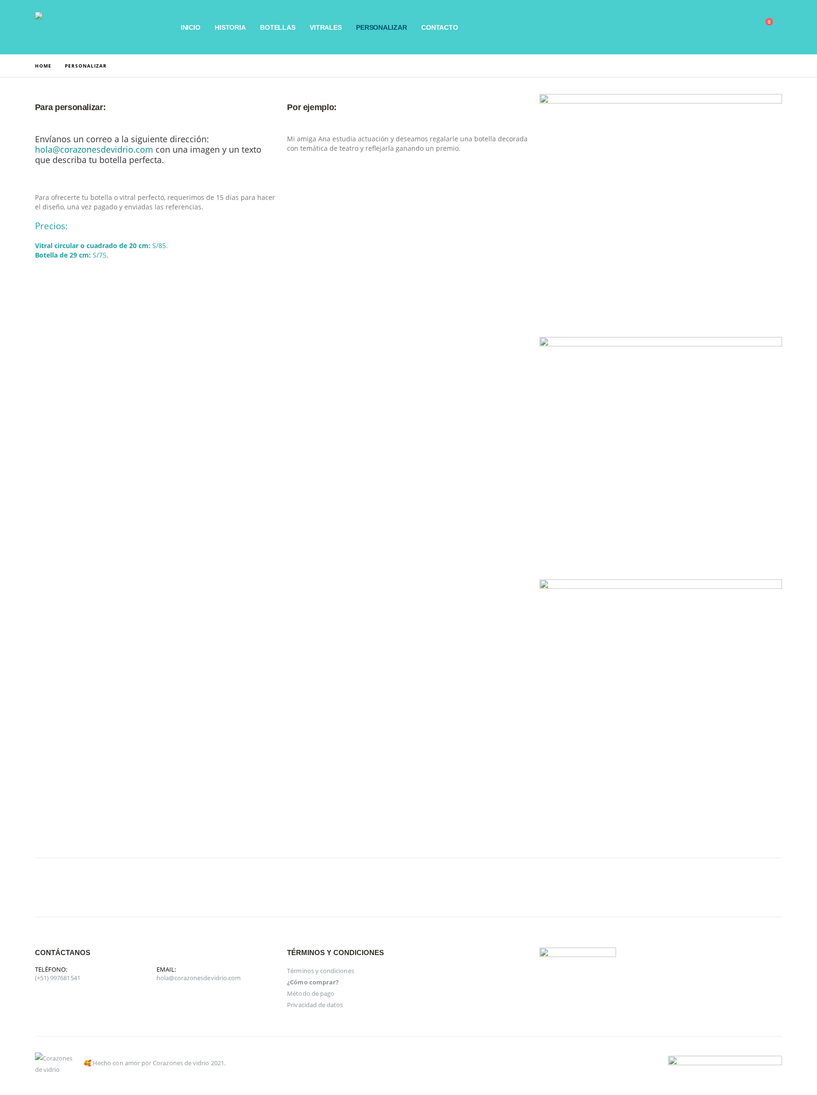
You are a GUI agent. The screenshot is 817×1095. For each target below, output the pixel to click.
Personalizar (381, 27)
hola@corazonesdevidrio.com (198, 978)
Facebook (45, 887)
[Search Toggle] (696, 27)
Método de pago (310, 993)
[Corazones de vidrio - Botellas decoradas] (94, 27)
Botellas (277, 27)
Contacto (439, 27)
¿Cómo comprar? (313, 982)
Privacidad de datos (315, 1004)
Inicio (190, 27)
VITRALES (325, 27)
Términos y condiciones (320, 970)
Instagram (68, 887)
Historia (230, 27)
